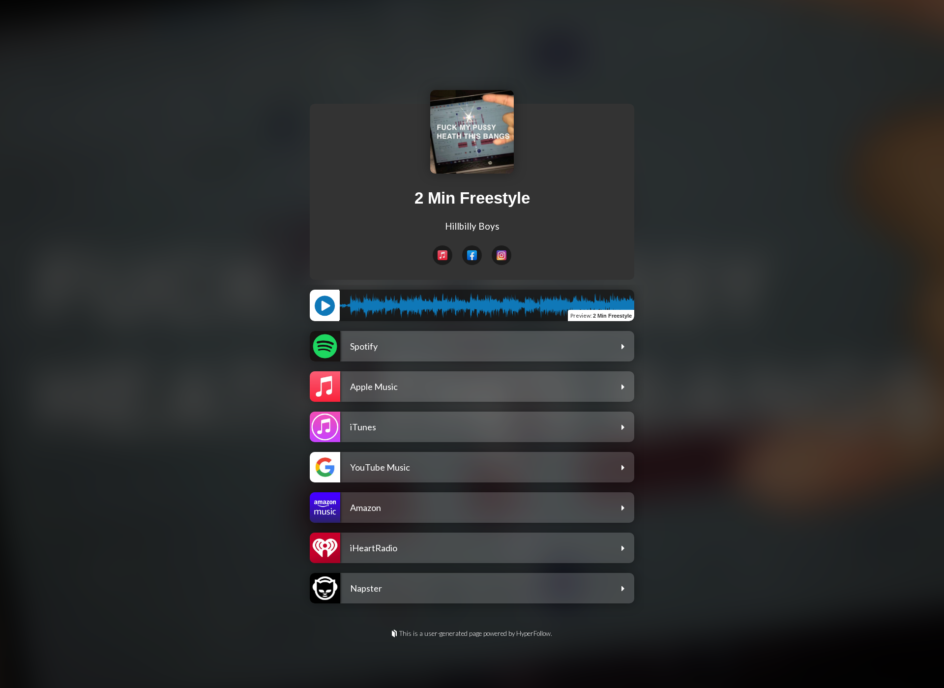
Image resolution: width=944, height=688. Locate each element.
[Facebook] (472, 255)
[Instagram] (501, 255)
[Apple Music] (442, 255)
